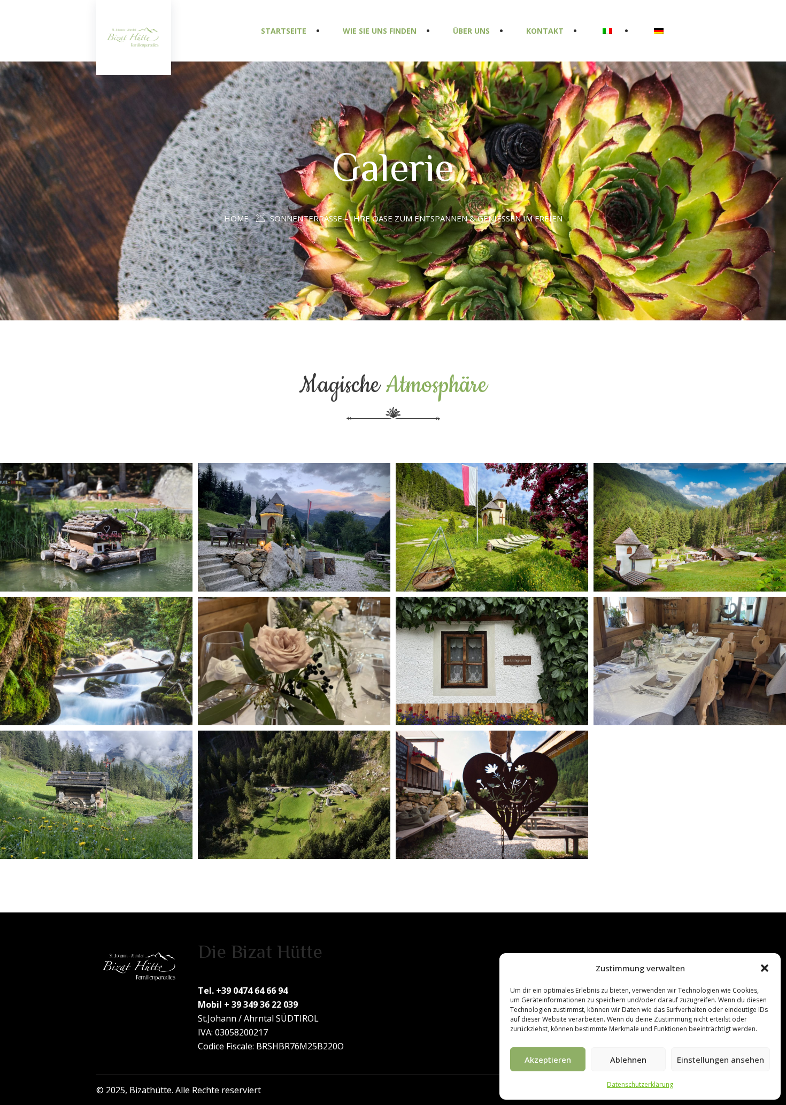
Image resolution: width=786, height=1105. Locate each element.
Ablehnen (628, 1059)
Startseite (283, 31)
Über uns (471, 31)
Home (236, 218)
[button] (764, 968)
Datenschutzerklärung (640, 1084)
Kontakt (545, 31)
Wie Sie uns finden (380, 31)
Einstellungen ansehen (720, 1059)
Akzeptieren (548, 1059)
